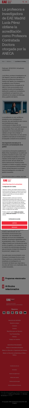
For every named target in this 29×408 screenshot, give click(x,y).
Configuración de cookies (14, 218)
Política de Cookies (18, 211)
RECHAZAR (14, 227)
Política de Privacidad (11, 213)
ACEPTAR (14, 222)
